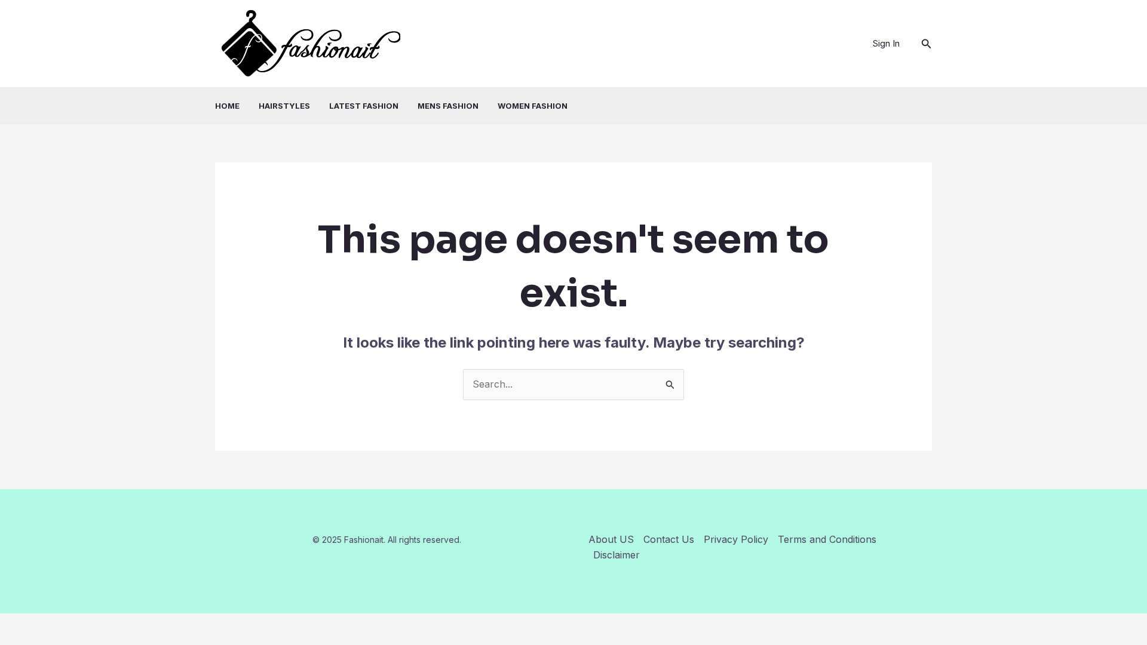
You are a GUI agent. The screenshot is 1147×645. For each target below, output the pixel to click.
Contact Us (668, 539)
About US (611, 539)
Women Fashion (533, 105)
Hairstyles (284, 105)
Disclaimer (616, 555)
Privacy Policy (736, 539)
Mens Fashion (448, 105)
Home (227, 105)
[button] (926, 43)
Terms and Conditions (827, 539)
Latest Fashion (363, 105)
